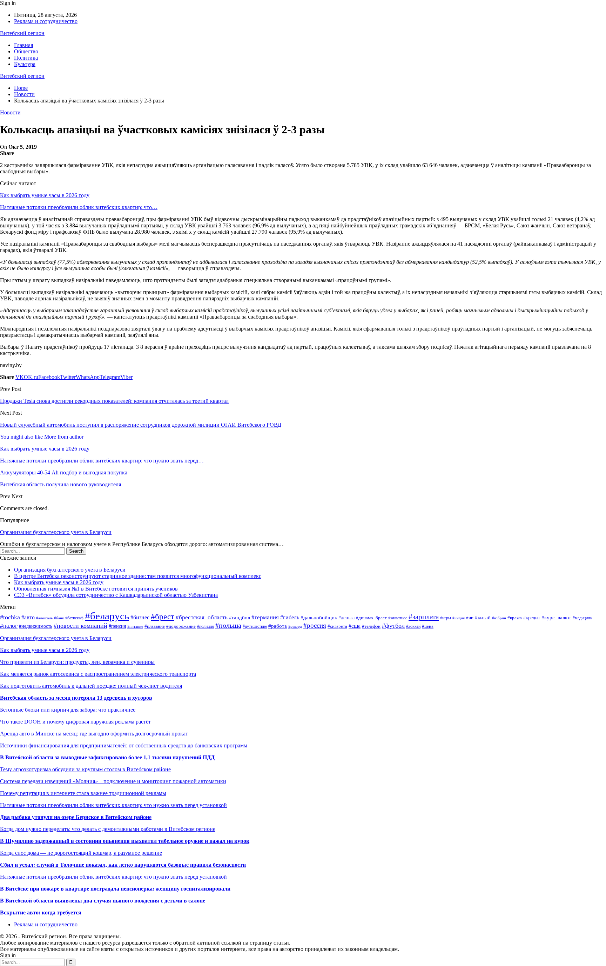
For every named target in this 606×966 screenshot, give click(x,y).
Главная (23, 45)
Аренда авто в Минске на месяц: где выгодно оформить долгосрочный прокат (94, 734)
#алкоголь (44, 618)
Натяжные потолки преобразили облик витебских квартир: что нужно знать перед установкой (113, 805)
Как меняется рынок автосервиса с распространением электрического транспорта (98, 674)
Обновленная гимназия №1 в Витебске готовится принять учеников (96, 589)
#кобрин (499, 618)
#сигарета (337, 626)
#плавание (154, 626)
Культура (24, 64)
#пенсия (117, 626)
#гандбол (239, 617)
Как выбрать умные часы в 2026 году (44, 195)
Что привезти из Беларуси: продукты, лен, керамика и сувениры (77, 662)
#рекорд (295, 626)
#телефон (371, 626)
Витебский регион (22, 33)
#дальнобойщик (319, 617)
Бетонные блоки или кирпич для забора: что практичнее (67, 710)
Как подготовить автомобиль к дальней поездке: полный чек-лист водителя (91, 686)
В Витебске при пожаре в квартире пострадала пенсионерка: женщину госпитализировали (115, 889)
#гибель (289, 617)
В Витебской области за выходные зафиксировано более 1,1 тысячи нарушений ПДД (107, 757)
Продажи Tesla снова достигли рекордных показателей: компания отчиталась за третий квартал (114, 401)
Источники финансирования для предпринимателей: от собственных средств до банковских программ (123, 745)
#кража (514, 617)
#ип (469, 617)
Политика (26, 58)
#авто (28, 617)
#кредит (531, 617)
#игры (445, 617)
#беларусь (107, 615)
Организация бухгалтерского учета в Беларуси (56, 532)
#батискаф (74, 618)
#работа (277, 626)
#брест (162, 616)
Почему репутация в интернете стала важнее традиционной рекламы (83, 793)
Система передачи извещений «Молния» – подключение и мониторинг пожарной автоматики (113, 781)
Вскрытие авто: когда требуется (40, 912)
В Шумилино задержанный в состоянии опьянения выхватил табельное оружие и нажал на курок (124, 841)
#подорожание (181, 626)
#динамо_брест (371, 617)
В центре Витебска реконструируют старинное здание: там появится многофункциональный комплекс (137, 576)
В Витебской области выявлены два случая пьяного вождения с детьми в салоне (102, 901)
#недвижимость (35, 626)
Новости (10, 112)
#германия (265, 617)
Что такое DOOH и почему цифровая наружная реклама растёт (75, 722)
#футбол (393, 625)
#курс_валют (556, 617)
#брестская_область (202, 617)
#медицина (582, 617)
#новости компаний (80, 625)
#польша (228, 625)
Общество (26, 51)
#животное (397, 617)
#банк (59, 618)
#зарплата (424, 617)
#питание (135, 626)
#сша (355, 626)
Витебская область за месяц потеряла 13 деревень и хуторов (76, 698)
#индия (458, 618)
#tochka (10, 617)
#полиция (205, 626)
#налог (9, 625)
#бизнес (139, 617)
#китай (483, 617)
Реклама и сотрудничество (46, 21)
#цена (427, 626)
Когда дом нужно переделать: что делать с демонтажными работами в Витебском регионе (107, 829)
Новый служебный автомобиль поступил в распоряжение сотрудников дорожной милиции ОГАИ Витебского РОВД (140, 425)
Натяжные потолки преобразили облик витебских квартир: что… (78, 207)
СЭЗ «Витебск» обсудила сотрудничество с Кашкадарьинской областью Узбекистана (116, 595)
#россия (314, 625)
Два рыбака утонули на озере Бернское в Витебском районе (76, 817)
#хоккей (413, 626)
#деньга (346, 617)
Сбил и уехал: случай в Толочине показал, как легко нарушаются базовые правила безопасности (123, 865)
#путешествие (255, 626)
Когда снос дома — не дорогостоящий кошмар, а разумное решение (81, 853)
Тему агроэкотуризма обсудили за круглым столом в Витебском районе (85, 769)
